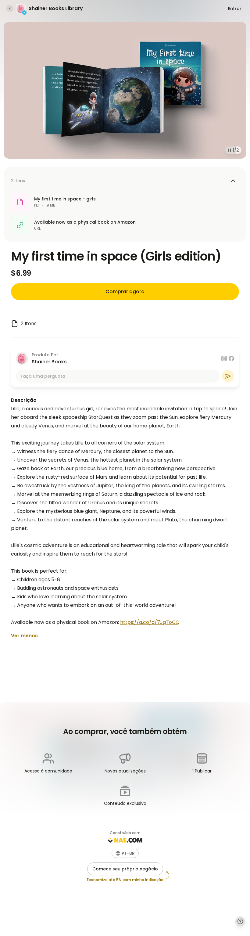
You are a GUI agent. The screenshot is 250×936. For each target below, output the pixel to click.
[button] (125, 853)
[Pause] (228, 150)
